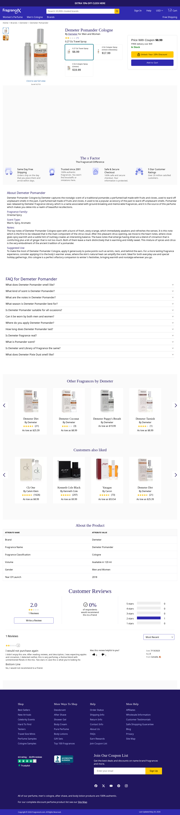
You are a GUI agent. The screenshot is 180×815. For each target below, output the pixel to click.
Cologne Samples (27, 743)
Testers (22, 729)
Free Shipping (170, 17)
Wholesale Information (138, 714)
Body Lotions (61, 733)
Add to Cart (152, 62)
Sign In (138, 10)
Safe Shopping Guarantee (140, 724)
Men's (35, 17)
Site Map (130, 738)
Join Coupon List (98, 743)
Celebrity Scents (26, 719)
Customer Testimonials (138, 719)
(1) (77, 37)
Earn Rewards (97, 738)
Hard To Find (24, 724)
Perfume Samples (27, 738)
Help (148, 10)
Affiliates (130, 709)
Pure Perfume (61, 729)
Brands (51, 17)
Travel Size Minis (26, 733)
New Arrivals (24, 714)
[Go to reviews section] (67, 37)
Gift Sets (58, 738)
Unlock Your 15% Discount (154, 54)
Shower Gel (60, 719)
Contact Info (96, 724)
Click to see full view (35, 81)
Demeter (73, 34)
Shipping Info (97, 714)
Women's (13, 17)
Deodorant (60, 709)
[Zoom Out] (143, 334)
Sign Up (154, 771)
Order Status (97, 709)
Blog (128, 729)
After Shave (60, 714)
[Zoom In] (143, 325)
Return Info (96, 719)
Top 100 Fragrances (64, 743)
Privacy (130, 733)
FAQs (92, 733)
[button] (79, 52)
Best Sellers (24, 709)
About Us (95, 729)
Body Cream (60, 724)
